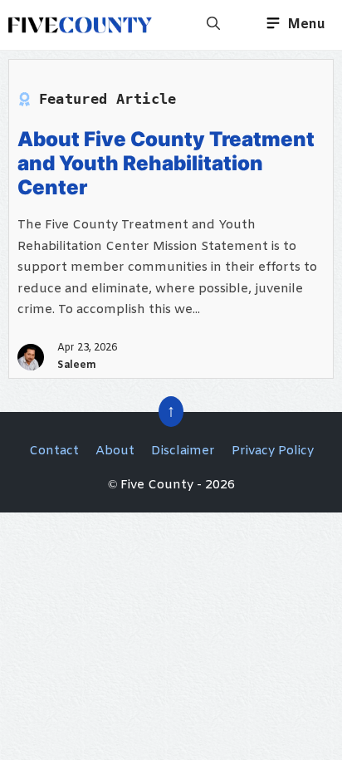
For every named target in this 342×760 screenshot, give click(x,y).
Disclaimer (183, 451)
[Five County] (80, 25)
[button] (213, 25)
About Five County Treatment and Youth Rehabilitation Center (166, 163)
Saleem (76, 365)
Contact (54, 451)
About (114, 451)
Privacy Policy (273, 451)
